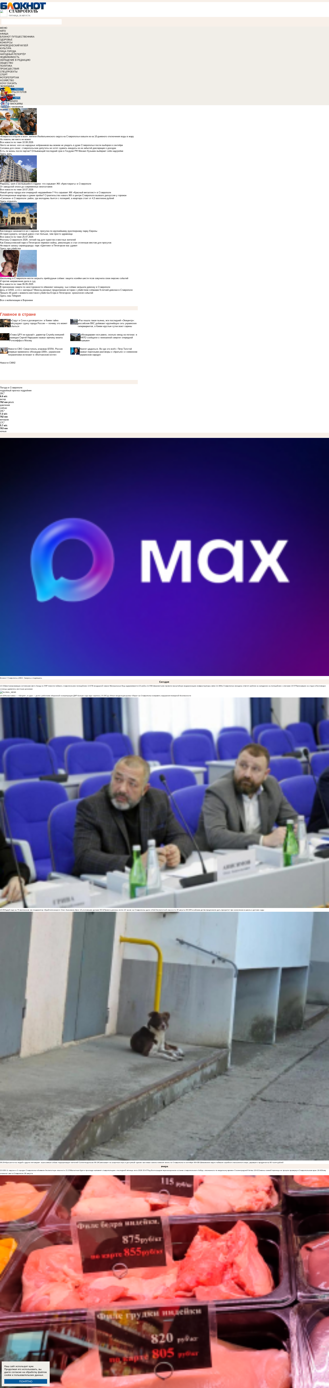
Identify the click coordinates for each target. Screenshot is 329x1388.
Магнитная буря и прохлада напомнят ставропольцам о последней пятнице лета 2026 (106, 1170)
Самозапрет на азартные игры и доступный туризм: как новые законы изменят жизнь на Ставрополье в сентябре (146, 1162)
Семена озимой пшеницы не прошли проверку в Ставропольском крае (287, 1170)
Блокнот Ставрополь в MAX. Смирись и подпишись (21, 678)
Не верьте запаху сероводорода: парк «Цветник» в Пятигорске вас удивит (38, 245)
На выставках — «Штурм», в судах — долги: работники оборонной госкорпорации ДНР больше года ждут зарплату (53, 696)
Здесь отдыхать (8, 201)
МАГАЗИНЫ (16, 103)
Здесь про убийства (10, 248)
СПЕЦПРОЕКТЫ (8, 71)
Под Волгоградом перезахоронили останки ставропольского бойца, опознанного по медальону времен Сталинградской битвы (200, 1170)
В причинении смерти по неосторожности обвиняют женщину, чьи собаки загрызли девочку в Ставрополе (55, 287)
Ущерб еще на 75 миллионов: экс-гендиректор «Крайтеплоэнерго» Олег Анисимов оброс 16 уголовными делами (52, 910)
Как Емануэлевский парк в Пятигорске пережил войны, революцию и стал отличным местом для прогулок (55, 242)
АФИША (4, 34)
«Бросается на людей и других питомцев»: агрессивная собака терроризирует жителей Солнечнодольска (49, 1162)
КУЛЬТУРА (5, 48)
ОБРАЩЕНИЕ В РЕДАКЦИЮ (15, 60)
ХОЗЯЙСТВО (7, 80)
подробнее (26, 390)
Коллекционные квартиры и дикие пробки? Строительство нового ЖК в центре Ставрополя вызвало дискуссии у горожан (63, 195)
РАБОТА (19, 89)
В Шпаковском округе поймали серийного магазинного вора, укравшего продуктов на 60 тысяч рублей (240, 1162)
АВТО (3, 31)
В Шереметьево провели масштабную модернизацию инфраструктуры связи (183, 686)
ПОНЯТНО (25, 1381)
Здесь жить (6, 154)
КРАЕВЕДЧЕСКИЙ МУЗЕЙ (14, 45)
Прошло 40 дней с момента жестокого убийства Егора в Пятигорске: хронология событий (46, 293)
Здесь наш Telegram (10, 295)
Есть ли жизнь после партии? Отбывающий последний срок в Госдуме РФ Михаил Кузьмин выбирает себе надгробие (61, 151)
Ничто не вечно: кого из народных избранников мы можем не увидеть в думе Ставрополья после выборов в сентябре (61, 145)
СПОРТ (4, 74)
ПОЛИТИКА (6, 66)
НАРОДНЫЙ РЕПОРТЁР (13, 54)
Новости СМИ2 (7, 362)
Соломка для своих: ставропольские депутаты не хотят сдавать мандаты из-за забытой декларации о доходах (58, 148)
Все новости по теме (11, 142)
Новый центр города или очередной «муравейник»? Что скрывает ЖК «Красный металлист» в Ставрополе (55, 192)
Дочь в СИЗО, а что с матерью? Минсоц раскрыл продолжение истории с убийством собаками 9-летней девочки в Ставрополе (66, 290)
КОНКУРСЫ (6, 42)
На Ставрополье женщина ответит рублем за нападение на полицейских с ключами (256, 686)
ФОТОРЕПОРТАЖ (9, 77)
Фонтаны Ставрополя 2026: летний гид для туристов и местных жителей (38, 239)
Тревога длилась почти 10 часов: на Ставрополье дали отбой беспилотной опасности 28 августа (144, 910)
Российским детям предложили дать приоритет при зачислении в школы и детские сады (227, 910)
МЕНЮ (3, 28)
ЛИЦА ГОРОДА (8, 51)
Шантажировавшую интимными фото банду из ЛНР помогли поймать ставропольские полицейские (46, 686)
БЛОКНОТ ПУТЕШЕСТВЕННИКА (17, 36)
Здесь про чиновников (11, 106)
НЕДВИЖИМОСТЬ (9, 57)
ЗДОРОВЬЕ (6, 39)
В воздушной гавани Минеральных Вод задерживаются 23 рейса (119, 686)
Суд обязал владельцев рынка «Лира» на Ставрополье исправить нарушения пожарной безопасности (148, 696)
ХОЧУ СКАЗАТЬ (8, 83)
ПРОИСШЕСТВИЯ (9, 68)
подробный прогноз (10, 390)
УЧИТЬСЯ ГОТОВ (17, 92)
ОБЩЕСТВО (6, 63)
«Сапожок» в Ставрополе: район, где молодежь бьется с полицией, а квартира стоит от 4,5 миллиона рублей (57, 198)
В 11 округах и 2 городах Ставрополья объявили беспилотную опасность (35, 1170)
